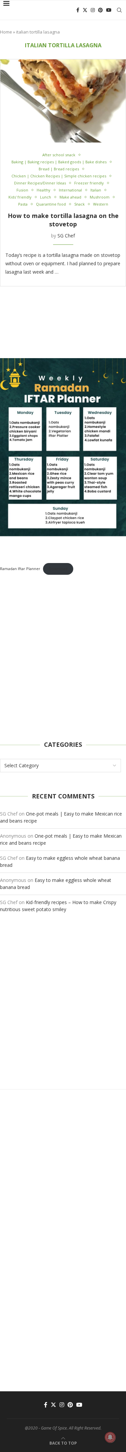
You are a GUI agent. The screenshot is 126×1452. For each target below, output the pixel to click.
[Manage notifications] (110, 1437)
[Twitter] (85, 10)
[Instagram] (93, 10)
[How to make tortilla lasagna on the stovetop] (63, 101)
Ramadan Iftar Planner (20, 568)
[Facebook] (77, 10)
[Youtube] (109, 10)
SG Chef (66, 235)
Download (58, 568)
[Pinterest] (100, 10)
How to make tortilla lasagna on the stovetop (63, 220)
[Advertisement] (63, 658)
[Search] (119, 10)
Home (6, 32)
